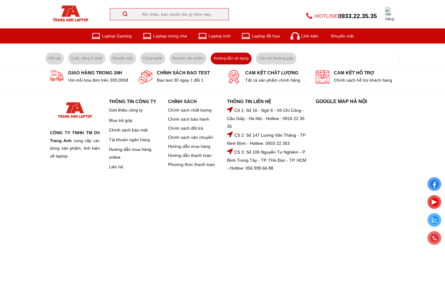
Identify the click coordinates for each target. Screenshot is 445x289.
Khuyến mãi (123, 58)
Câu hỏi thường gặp (276, 58)
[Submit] (100, 14)
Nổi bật (54, 58)
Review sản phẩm (188, 58)
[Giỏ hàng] (390, 14)
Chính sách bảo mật (128, 130)
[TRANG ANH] (72, 14)
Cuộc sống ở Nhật (86, 58)
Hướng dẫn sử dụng (231, 58)
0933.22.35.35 (357, 16)
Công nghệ (152, 58)
